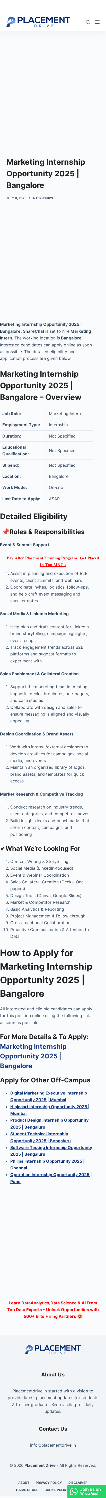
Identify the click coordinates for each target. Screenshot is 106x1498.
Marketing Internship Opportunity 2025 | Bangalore (33, 1056)
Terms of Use (26, 1490)
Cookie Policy (56, 1490)
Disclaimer (77, 1483)
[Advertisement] (53, 86)
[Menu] (97, 22)
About (23, 1483)
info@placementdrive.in (53, 1445)
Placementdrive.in (29, 1390)
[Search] (88, 22)
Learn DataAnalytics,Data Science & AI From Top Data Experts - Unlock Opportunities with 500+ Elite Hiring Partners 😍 (53, 1309)
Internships (42, 198)
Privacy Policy (49, 1483)
